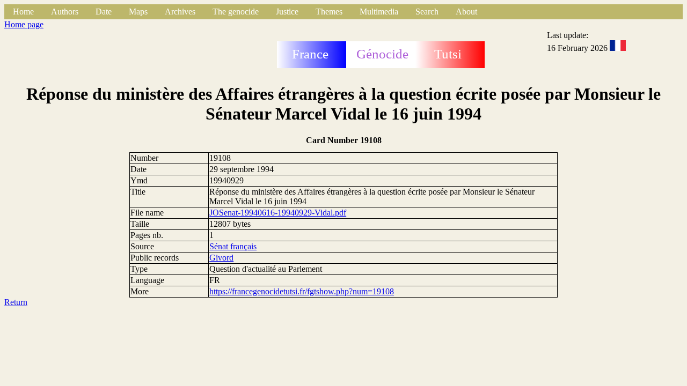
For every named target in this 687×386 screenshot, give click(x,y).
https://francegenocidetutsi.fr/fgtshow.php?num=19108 (301, 291)
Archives (180, 11)
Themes (329, 11)
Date (104, 11)
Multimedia (379, 11)
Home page (23, 24)
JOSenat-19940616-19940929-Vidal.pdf (277, 212)
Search (426, 11)
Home (23, 11)
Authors (64, 11)
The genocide (236, 11)
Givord (221, 257)
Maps (138, 11)
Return (15, 302)
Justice (287, 11)
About (466, 11)
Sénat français (233, 246)
